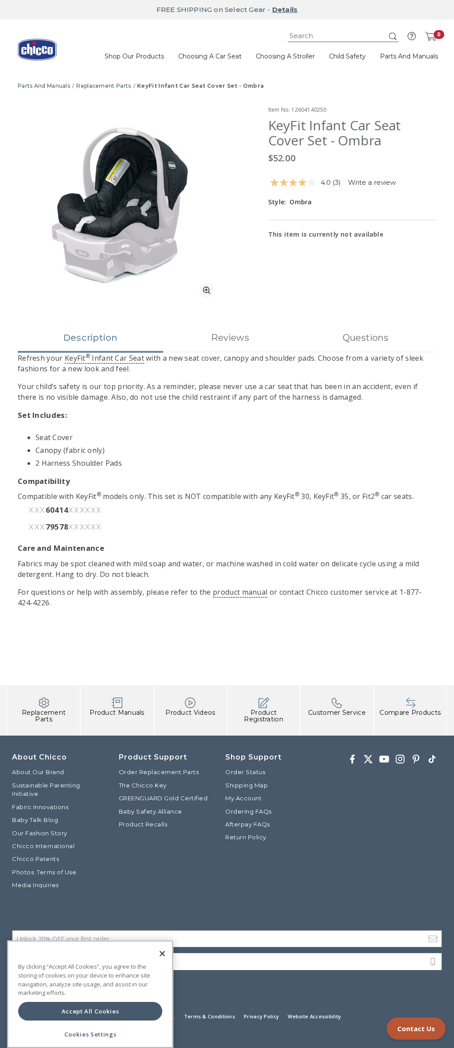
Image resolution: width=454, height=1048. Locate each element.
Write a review (372, 182)
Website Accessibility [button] (314, 1016)
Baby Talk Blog (35, 819)
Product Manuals (117, 713)
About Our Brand (38, 771)
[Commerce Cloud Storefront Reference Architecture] (37, 53)
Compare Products (410, 713)
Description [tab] (90, 337)
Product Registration (263, 716)
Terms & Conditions (209, 1016)
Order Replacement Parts (159, 771)
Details (284, 9)
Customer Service (337, 713)
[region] (90, 994)
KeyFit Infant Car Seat (104, 358)
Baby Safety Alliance (150, 811)
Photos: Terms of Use (44, 872)
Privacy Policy (261, 1016)
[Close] (162, 953)
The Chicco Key (143, 785)
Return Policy (245, 837)
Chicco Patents (35, 858)
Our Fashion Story (39, 833)
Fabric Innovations (40, 806)
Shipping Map (246, 785)
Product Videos (190, 713)
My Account (243, 798)
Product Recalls (143, 824)
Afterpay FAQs (247, 824)
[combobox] (343, 36)
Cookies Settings (90, 1034)
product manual (240, 592)
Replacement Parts (103, 85)
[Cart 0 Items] (430, 36)
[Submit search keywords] (393, 36)
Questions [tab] (365, 337)
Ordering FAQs (248, 811)
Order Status (245, 771)
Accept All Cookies (90, 1011)
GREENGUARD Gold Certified (163, 798)
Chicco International (43, 845)
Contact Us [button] (416, 1028)
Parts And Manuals (44, 85)
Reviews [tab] (230, 337)
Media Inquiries (35, 884)
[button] (411, 36)
